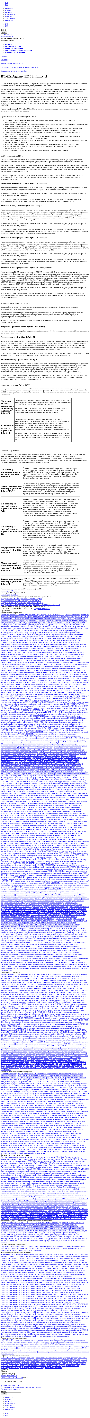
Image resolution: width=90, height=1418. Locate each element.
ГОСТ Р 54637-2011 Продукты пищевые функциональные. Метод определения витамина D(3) (42, 769)
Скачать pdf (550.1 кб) (9, 591)
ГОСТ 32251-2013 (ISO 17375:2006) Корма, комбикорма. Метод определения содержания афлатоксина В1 (42, 695)
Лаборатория (10, 18)
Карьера (8, 10)
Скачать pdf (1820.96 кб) (10, 595)
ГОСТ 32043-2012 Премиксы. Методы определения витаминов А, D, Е (27, 730)
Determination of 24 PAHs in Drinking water (33, 642)
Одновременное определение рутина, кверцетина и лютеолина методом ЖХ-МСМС (32, 1157)
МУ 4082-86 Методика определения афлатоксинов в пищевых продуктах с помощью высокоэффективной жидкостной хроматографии (44, 784)
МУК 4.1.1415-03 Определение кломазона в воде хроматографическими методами (43, 1063)
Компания (9, 8)
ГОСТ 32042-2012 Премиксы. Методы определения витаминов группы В (43, 1105)
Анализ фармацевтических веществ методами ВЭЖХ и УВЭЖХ (64, 1169)
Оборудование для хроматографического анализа (19, 67)
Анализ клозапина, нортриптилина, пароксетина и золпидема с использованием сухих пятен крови (41, 1164)
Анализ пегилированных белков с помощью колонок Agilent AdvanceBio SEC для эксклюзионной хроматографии (45, 1166)
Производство (10, 14)
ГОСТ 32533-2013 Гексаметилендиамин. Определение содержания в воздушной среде (33, 1054)
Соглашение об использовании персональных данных (21, 1387)
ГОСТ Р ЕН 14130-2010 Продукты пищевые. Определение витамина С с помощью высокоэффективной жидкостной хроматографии (42, 771)
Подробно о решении (42, 609)
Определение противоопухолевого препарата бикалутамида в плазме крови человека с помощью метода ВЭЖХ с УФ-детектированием (44, 1206)
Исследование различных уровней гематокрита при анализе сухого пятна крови (31, 1191)
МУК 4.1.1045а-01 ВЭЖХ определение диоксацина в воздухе (30, 1032)
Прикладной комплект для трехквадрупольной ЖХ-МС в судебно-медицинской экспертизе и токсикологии (39, 1226)
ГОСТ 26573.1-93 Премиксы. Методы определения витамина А (60, 728)
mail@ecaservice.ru (7, 36)
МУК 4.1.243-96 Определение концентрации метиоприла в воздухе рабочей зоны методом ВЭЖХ (43, 1045)
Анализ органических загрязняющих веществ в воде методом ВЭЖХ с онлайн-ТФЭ (32, 615)
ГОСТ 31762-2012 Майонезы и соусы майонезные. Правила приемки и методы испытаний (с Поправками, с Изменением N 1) (44, 779)
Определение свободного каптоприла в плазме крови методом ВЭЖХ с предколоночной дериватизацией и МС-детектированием (44, 1212)
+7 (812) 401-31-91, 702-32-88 (12, 1378)
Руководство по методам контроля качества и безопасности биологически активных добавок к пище (50, 629)
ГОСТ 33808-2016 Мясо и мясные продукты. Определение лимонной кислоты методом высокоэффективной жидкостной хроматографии (43, 894)
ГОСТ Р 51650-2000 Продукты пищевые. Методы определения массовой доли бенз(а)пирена (36, 784)
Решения (8, 12)
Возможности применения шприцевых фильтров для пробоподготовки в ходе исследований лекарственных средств (40, 1182)
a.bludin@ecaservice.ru (9, 1376)
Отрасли (8, 16)
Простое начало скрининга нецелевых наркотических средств (33, 1225)
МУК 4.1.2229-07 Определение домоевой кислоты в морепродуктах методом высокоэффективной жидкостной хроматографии (42, 807)
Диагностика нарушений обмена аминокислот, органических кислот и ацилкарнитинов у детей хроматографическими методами (44, 1255)
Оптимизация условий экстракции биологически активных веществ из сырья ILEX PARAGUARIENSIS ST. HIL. (43, 1219)
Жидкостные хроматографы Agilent (14, 71)
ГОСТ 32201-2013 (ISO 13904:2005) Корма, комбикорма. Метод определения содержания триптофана (45, 697)
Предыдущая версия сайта (11, 1389)
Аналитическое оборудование (12, 63)
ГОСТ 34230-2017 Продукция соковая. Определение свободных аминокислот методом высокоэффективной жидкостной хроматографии (44, 854)
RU (6, 3)
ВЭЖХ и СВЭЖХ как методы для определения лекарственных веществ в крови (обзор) (49, 1201)
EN (6, 5)
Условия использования (10, 1385)
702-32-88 (6, 34)
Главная (4, 56)
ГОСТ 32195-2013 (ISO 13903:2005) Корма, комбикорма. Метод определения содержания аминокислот (44, 705)
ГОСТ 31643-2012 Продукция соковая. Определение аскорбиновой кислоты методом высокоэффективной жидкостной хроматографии (43, 671)
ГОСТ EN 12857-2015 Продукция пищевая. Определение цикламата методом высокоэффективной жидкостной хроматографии (44, 773)
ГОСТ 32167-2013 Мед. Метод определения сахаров (57, 778)
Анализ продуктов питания (50, 625)
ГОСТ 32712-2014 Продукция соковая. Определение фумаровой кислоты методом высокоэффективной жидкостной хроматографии (42, 655)
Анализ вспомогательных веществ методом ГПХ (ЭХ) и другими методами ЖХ (43, 1160)
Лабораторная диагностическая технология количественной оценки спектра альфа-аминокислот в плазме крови (43, 1258)
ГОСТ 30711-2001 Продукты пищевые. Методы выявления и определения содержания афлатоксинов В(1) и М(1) (43, 782)
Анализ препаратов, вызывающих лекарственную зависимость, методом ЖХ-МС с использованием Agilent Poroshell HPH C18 (40, 1158)
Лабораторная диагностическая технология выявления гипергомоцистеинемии (30, 1260)
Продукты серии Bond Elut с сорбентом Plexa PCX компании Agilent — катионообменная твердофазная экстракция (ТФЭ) (44, 1214)
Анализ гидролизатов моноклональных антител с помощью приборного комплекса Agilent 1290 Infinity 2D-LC (43, 1162)
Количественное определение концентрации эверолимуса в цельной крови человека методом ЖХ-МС (39, 1254)
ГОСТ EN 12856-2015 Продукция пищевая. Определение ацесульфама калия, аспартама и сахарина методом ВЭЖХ (41, 639)
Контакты (9, 20)
